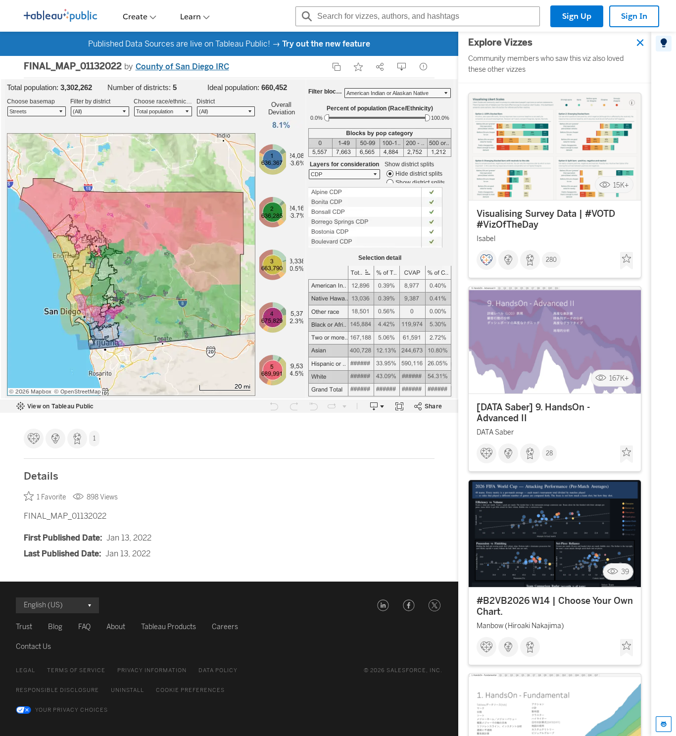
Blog (55, 627)
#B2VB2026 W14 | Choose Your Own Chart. (555, 606)
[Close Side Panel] (640, 42)
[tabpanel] (554, 384)
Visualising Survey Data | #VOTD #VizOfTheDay (546, 219)
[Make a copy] (336, 67)
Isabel (486, 239)
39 (625, 572)
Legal (25, 670)
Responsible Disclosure (57, 690)
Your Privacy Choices (71, 710)
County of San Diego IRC (182, 66)
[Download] (402, 67)
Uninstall (127, 690)
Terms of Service (76, 670)
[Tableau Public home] (60, 16)
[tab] (664, 43)
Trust (24, 627)
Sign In (634, 16)
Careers (225, 627)
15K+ (621, 185)
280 (551, 259)
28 (549, 453)
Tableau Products (168, 627)
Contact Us (33, 646)
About (115, 627)
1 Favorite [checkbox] (51, 497)
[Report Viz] (424, 67)
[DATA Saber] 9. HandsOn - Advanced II (533, 413)
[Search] (305, 16)
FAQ (84, 627)
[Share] (380, 67)
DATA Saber (495, 432)
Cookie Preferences (190, 690)
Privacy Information (152, 670)
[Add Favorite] (358, 67)
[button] (383, 605)
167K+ (619, 378)
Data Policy (218, 670)
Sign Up (576, 16)
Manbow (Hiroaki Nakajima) (520, 626)
